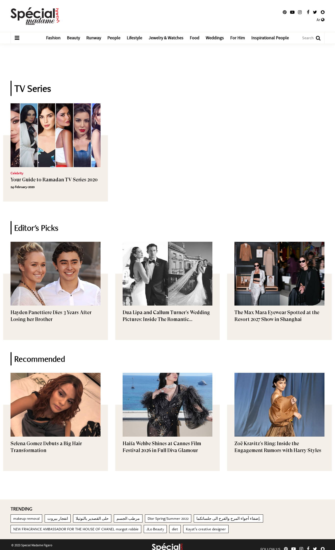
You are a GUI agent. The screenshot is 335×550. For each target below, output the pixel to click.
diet (175, 529)
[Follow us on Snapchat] (322, 12)
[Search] (316, 38)
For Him (237, 38)
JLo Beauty (155, 529)
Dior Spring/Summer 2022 (168, 518)
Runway (93, 38)
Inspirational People (270, 38)
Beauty (73, 38)
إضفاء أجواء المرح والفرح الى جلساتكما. (228, 518)
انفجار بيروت (57, 518)
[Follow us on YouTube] (292, 12)
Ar (319, 19)
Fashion (53, 38)
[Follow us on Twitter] (315, 12)
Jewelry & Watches (166, 38)
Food (194, 38)
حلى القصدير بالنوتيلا (92, 518)
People (113, 38)
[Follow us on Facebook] (308, 12)
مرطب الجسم (128, 518)
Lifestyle (134, 38)
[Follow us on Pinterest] (284, 12)
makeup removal (26, 518)
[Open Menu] (17, 38)
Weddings (215, 38)
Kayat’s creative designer (206, 529)
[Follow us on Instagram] (300, 12)
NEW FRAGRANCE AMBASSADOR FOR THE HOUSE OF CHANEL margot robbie (76, 529)
